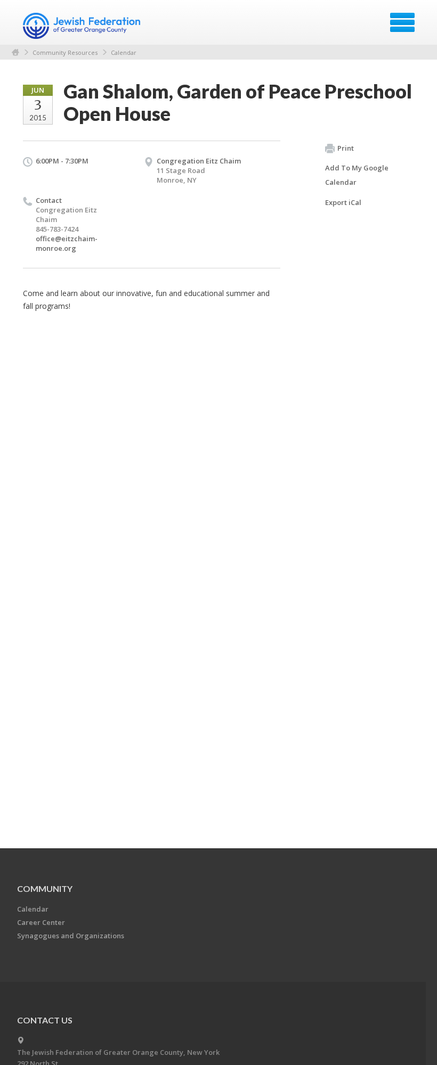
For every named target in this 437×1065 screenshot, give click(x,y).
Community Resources (65, 52)
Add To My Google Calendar (357, 175)
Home (15, 52)
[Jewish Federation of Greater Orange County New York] (83, 26)
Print (345, 148)
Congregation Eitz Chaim (199, 161)
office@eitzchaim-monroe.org (67, 243)
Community (44, 888)
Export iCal (343, 202)
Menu (402, 22)
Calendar (123, 52)
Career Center (41, 922)
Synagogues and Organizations (70, 935)
